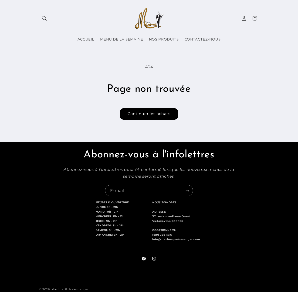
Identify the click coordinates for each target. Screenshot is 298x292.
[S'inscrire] (187, 190)
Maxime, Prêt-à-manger (69, 289)
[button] (44, 18)
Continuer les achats (149, 114)
